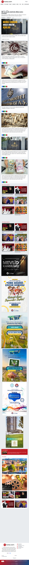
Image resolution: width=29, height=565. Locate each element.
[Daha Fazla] (6, 63)
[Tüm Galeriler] (26, 456)
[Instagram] (9, 553)
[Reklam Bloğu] (14, 265)
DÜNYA (17, 4)
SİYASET (10, 4)
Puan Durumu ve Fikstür (21, 545)
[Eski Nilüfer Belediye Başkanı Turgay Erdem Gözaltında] (21, 504)
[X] (7, 553)
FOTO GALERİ (6, 4)
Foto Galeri (3, 10)
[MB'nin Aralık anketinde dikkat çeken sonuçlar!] (14, 26)
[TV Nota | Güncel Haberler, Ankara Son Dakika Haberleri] (6, 1)
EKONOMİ (13, 4)
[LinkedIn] (10, 553)
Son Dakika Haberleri (20, 547)
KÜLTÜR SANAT (26, 4)
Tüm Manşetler (20, 546)
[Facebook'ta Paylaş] (2, 63)
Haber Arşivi (19, 548)
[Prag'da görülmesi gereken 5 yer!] (14, 466)
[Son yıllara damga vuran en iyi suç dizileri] (14, 483)
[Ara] (25, 1)
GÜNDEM (2, 4)
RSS (3, 561)
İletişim (16, 555)
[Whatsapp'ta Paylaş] (5, 63)
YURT (20, 4)
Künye (3, 555)
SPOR (23, 4)
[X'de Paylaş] (3, 63)
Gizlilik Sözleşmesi (4, 556)
